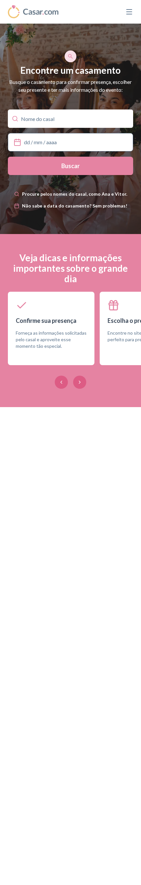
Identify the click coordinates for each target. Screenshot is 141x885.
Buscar (70, 165)
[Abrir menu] (129, 12)
